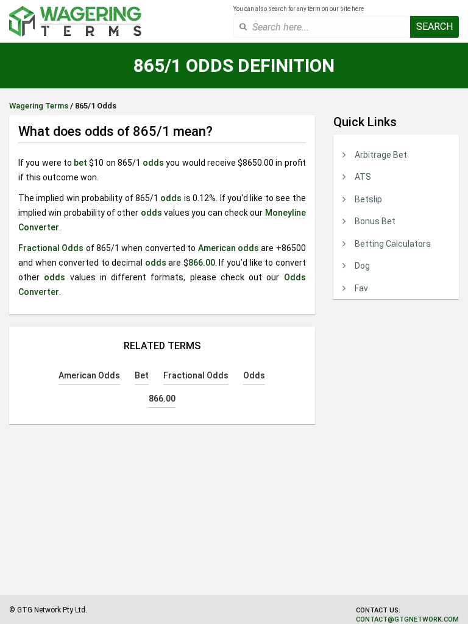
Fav (361, 288)
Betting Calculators (393, 244)
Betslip (368, 199)
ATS (363, 177)
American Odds (89, 375)
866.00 (201, 263)
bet (80, 163)
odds (153, 163)
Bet (142, 375)
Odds (254, 375)
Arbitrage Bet (381, 155)
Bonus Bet (375, 221)
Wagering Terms (38, 105)
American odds (228, 248)
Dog (362, 266)
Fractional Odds (50, 248)
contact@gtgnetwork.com (407, 619)
